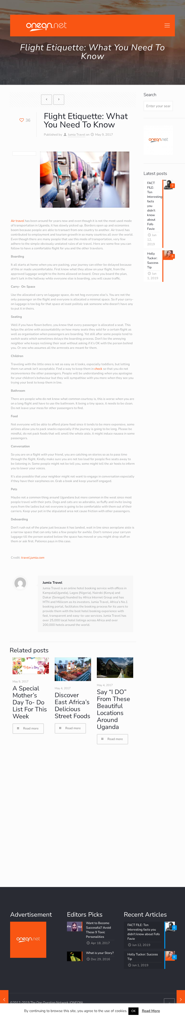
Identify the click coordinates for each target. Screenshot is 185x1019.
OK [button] (133, 1011)
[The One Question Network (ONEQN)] (45, 25)
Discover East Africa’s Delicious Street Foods (72, 705)
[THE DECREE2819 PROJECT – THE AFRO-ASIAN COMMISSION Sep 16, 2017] (181, 999)
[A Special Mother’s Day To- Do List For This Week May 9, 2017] (4, 999)
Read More (151, 1010)
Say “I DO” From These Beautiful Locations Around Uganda (113, 709)
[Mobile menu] (167, 25)
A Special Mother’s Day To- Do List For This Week (30, 702)
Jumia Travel (76, 134)
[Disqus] (73, 815)
